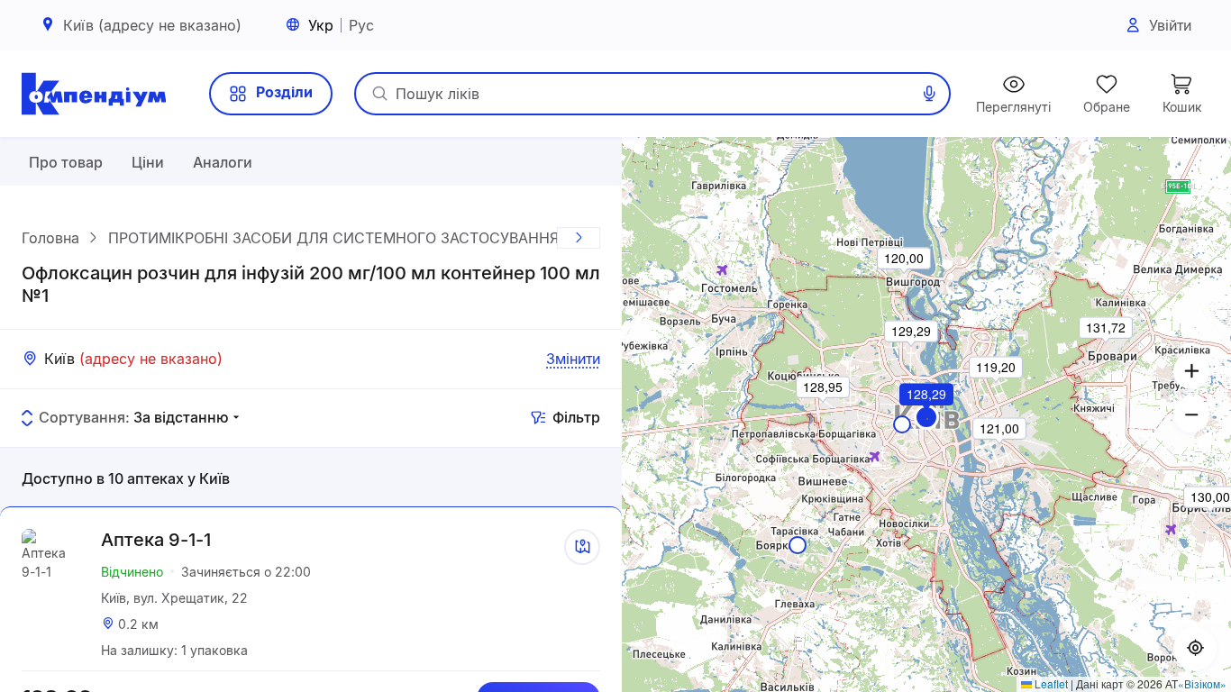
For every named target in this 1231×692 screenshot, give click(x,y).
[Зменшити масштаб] (1191, 414)
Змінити (573, 359)
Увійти (1170, 25)
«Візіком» (1202, 683)
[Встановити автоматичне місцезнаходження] (1195, 648)
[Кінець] (578, 238)
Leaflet (1050, 683)
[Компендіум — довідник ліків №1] (94, 93)
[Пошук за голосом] (929, 94)
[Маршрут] (582, 547)
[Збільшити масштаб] (1191, 371)
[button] (926, 417)
